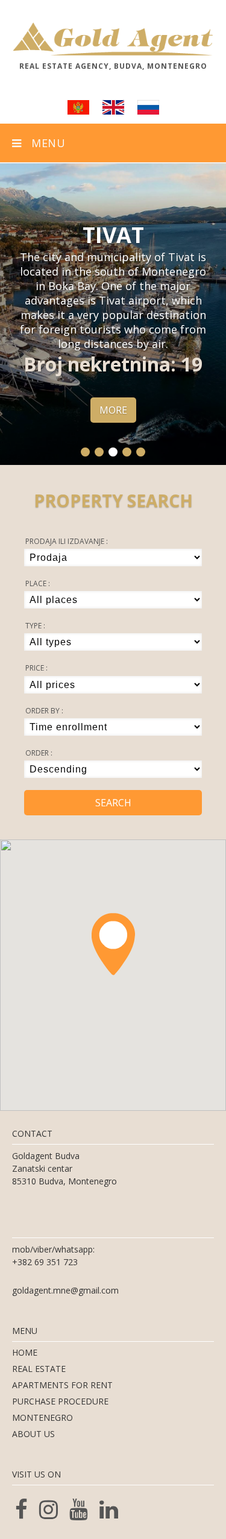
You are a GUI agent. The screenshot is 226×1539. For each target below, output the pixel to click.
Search (113, 802)
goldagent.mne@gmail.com (65, 1290)
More (113, 410)
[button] (85, 452)
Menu (44, 143)
